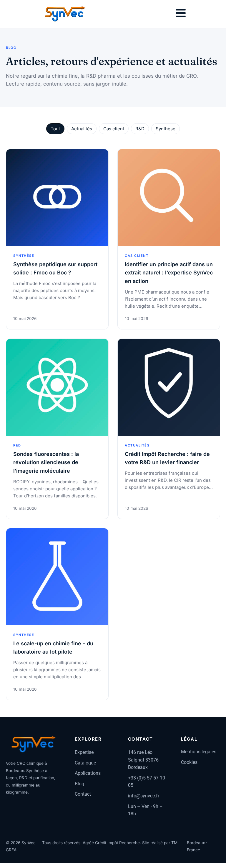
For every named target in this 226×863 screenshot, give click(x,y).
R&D (139, 128)
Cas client (113, 128)
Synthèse (165, 128)
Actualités (81, 128)
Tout (55, 128)
